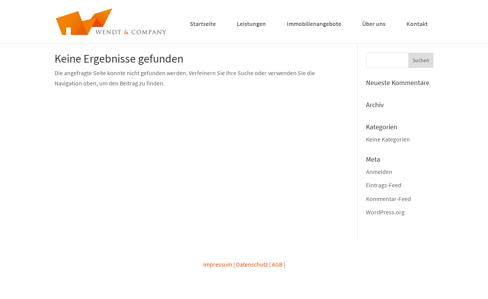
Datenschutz (252, 264)
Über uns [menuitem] (373, 23)
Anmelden (379, 171)
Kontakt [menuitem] (417, 23)
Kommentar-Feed (388, 199)
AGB (277, 264)
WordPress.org (385, 212)
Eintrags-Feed (383, 185)
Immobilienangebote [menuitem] (314, 23)
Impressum (217, 264)
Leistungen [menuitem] (251, 23)
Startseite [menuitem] (203, 23)
